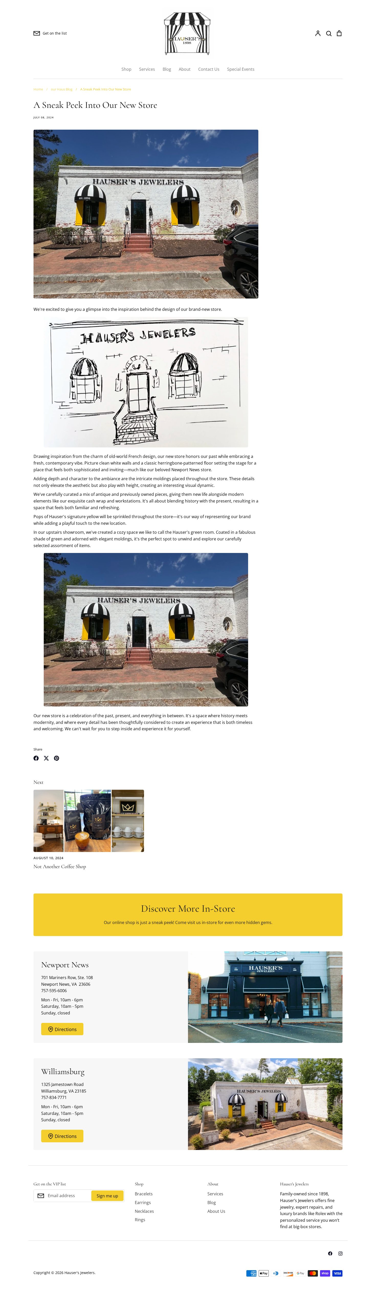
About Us (216, 1211)
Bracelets (144, 1194)
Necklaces (144, 1211)
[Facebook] (330, 1253)
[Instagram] (340, 1253)
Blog (167, 69)
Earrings (143, 1202)
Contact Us (208, 69)
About (185, 69)
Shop (126, 69)
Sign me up (107, 1196)
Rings (140, 1220)
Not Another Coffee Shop (60, 866)
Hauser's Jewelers (79, 1272)
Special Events (241, 69)
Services (147, 69)
